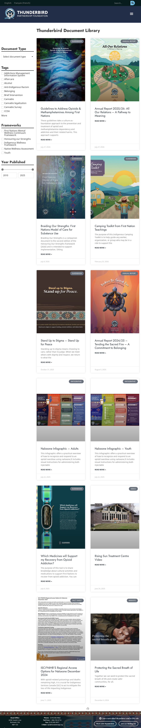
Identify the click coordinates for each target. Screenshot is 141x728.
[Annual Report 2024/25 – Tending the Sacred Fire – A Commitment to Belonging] (115, 301)
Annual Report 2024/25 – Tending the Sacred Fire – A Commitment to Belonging (112, 344)
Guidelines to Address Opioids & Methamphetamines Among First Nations (61, 112)
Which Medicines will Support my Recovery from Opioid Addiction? (59, 559)
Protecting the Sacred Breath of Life (114, 669)
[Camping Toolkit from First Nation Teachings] (115, 187)
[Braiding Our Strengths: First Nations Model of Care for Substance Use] (61, 187)
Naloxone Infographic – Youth (113, 449)
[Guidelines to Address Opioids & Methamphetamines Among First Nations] (61, 69)
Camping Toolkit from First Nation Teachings (115, 228)
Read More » (46, 140)
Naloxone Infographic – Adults (59, 449)
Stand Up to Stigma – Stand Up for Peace (60, 342)
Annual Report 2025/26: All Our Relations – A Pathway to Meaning (112, 112)
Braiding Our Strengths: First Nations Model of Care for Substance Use (58, 229)
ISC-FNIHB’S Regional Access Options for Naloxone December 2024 (60, 671)
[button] (131, 13)
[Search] (132, 3)
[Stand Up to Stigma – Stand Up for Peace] (61, 301)
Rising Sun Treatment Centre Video (112, 558)
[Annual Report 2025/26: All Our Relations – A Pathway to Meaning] (115, 69)
